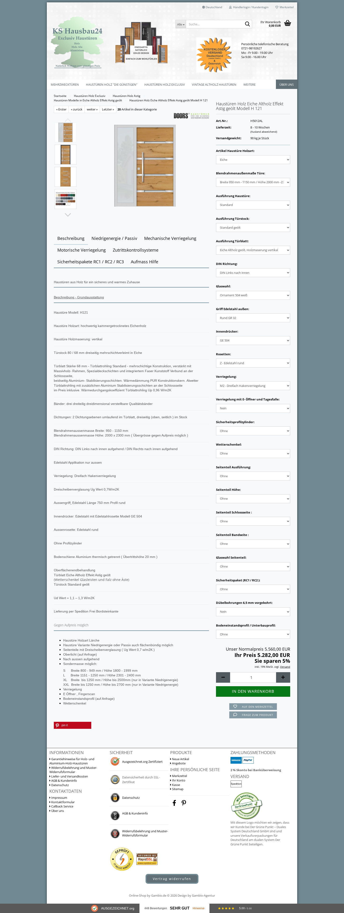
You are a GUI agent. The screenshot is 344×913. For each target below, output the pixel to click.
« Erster (61, 109)
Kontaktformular (63, 802)
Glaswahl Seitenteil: (231, 557)
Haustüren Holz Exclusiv (164, 84)
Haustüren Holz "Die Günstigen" (111, 84)
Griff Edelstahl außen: (232, 309)
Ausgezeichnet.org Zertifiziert (142, 761)
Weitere (249, 84)
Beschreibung (70, 238)
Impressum (59, 798)
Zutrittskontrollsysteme (135, 250)
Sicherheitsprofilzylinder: (235, 422)
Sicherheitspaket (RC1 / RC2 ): (238, 580)
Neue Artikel (180, 759)
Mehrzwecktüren (65, 84)
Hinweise (199, 908)
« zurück (76, 109)
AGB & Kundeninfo (64, 780)
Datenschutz (60, 785)
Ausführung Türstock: (232, 218)
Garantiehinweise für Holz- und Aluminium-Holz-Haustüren (71, 761)
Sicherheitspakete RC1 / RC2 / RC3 (90, 261)
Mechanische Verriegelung (170, 238)
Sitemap (177, 789)
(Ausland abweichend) (263, 131)
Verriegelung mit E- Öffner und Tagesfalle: (248, 399)
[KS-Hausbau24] (109, 42)
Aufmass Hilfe (144, 261)
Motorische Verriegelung (81, 250)
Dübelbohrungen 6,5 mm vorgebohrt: (244, 603)
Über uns (286, 84)
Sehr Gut (180, 908)
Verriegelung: (226, 376)
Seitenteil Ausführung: (233, 467)
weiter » (92, 109)
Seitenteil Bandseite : (232, 535)
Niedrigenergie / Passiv (114, 238)
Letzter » (108, 109)
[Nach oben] (331, 855)
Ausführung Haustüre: (233, 196)
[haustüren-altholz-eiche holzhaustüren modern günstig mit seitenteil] (145, 165)
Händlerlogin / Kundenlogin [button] (250, 7)
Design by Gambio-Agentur (196, 895)
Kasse (175, 785)
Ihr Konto (178, 780)
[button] (212, 7)
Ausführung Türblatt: (232, 241)
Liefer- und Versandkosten (69, 776)
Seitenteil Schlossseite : (234, 512)
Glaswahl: (223, 286)
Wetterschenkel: (229, 444)
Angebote (178, 763)
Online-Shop (137, 895)
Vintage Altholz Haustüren (214, 84)
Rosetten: (223, 354)
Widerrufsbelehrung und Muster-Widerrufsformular (73, 770)
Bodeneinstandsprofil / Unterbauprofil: (246, 625)
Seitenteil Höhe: (228, 490)
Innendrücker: (227, 331)
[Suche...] (247, 24)
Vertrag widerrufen (172, 878)
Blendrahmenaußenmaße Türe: (240, 173)
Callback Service (62, 806)
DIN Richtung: (227, 264)
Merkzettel (286, 7)
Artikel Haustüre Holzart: (235, 151)
